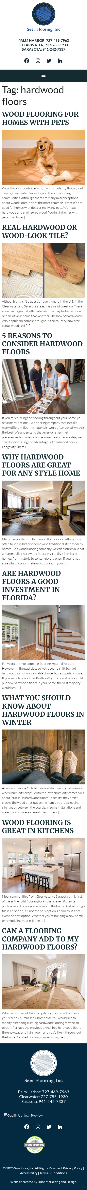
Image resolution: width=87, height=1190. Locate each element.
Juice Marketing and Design (57, 1182)
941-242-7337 (53, 49)
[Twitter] (49, 60)
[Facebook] (27, 60)
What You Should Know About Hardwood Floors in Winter (43, 710)
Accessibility (28, 1173)
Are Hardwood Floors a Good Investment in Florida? (31, 585)
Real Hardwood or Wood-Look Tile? (39, 231)
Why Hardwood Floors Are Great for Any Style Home (41, 465)
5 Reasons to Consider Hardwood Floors (42, 344)
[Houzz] (60, 60)
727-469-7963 (57, 40)
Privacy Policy (72, 1168)
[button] (43, 75)
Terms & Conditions (53, 1173)
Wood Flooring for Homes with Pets (40, 118)
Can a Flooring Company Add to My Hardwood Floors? (40, 939)
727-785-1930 (56, 45)
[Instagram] (38, 60)
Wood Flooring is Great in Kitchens (38, 826)
